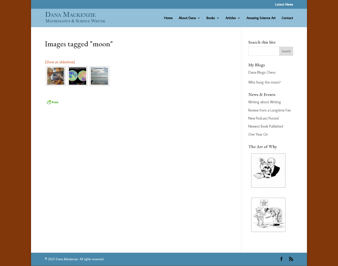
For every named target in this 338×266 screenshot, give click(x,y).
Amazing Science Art (261, 18)
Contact (287, 18)
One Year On (258, 134)
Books (210, 18)
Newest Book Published (265, 126)
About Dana (187, 18)
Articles (231, 18)
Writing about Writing (264, 102)
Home (168, 18)
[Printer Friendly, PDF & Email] (52, 102)
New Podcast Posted (263, 118)
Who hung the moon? (264, 82)
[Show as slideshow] (60, 62)
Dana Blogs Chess (262, 72)
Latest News (284, 4)
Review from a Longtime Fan (269, 110)
